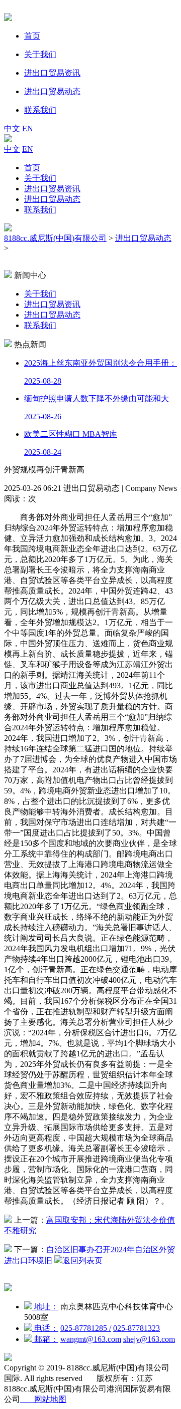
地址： (45, 1306)
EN (27, 128)
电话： (45, 1328)
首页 (32, 167)
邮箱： (45, 1339)
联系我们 (40, 209)
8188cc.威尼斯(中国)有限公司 (55, 238)
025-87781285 (85, 1328)
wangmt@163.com (90, 1339)
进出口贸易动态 (52, 199)
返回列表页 (82, 1260)
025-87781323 (136, 1328)
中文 (12, 128)
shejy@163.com (149, 1339)
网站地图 (43, 1399)
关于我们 (40, 178)
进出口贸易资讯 (52, 188)
